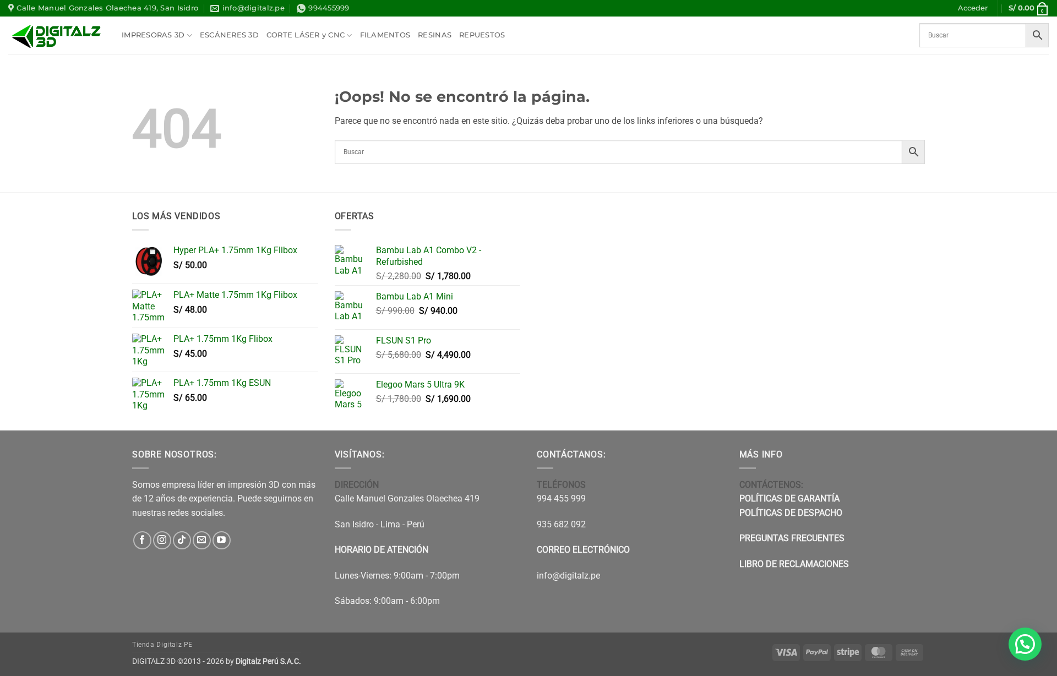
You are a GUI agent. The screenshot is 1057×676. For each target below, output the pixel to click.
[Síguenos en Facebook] (142, 540)
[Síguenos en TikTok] (182, 540)
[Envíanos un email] (202, 540)
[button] (973, 8)
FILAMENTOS (385, 35)
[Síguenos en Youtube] (222, 540)
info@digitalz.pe (568, 575)
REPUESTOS (482, 35)
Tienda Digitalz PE (162, 644)
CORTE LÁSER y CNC (305, 35)
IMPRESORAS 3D (153, 35)
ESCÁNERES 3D (229, 35)
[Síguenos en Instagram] (162, 540)
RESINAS (434, 35)
